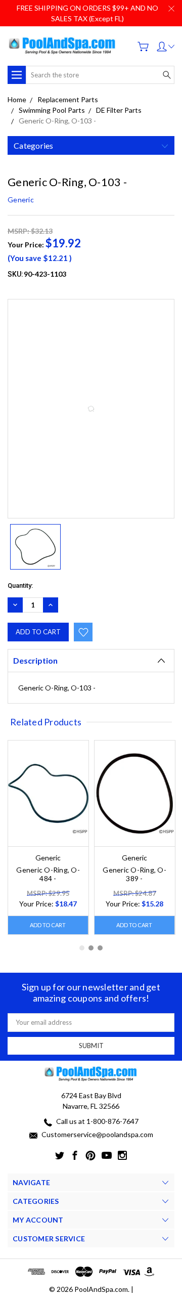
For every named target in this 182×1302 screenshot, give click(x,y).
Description (35, 660)
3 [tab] (100, 947)
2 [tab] (91, 947)
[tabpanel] (48, 837)
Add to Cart (48, 925)
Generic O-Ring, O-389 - (134, 874)
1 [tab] (81, 947)
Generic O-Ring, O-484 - (48, 874)
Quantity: (20, 585)
